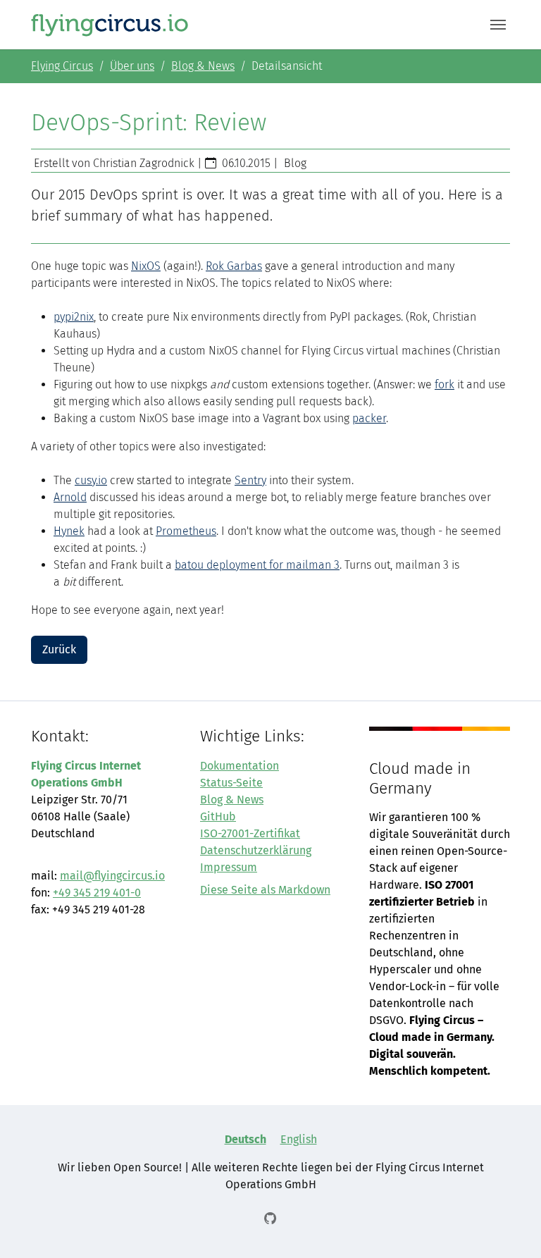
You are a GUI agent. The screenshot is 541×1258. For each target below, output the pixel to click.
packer (369, 418)
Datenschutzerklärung (255, 850)
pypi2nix (74, 316)
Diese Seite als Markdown (265, 889)
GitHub (218, 816)
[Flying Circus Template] (110, 24)
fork (444, 384)
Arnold (70, 497)
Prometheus (186, 531)
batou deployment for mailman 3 (257, 565)
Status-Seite (231, 782)
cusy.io (91, 480)
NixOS (146, 266)
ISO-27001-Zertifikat (250, 833)
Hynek (69, 531)
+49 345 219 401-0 (97, 892)
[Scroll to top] (510, 1227)
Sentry (250, 480)
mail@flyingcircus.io (112, 875)
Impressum (228, 867)
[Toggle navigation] (498, 25)
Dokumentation (239, 765)
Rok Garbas (234, 266)
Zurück (59, 649)
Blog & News (231, 799)
